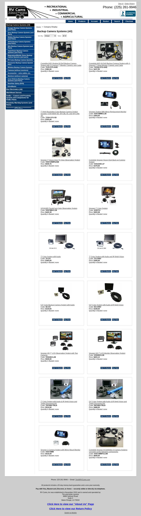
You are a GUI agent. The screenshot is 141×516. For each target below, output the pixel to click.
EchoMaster (12, 86)
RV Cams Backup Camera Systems (20, 60)
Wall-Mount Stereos (14, 93)
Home (70, 21)
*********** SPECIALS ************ (18, 108)
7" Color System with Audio (51, 257)
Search (117, 21)
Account (94, 21)
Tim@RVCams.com (82, 480)
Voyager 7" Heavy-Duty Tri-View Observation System (60, 160)
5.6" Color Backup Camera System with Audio (58, 305)
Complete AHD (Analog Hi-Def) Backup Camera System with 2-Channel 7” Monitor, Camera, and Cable (61, 64)
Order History (130, 4)
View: (59, 36)
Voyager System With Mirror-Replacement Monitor (107, 112)
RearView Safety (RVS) (16, 83)
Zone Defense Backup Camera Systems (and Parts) (19, 79)
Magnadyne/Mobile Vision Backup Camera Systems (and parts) (20, 56)
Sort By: (40, 36)
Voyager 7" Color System (98, 208)
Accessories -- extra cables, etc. (19, 73)
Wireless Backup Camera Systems (20, 67)
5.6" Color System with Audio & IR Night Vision (106, 305)
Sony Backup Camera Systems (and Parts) (21, 33)
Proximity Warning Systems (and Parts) (19, 104)
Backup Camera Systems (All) (18, 25)
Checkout (129, 21)
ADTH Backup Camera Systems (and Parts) (19, 42)
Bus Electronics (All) (14, 89)
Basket (106, 21)
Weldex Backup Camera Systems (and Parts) (19, 38)
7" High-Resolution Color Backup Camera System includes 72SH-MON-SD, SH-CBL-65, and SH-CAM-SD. (60, 114)
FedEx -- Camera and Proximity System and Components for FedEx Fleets (18, 98)
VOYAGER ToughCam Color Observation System (59, 208)
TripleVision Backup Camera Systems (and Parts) (18, 51)
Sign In (121, 4)
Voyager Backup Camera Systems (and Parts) (20, 28)
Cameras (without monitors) (18, 70)
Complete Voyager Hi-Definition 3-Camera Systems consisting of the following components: (108, 451)
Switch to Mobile (70, 513)
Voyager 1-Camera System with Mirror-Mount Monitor (60, 450)
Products (82, 21)
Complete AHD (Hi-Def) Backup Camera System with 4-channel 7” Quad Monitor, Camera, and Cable (109, 64)
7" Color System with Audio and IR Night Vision (106, 257)
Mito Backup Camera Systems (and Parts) (20, 47)
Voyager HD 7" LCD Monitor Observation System (107, 353)
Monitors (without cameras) (18, 76)
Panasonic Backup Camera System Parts (20, 63)
